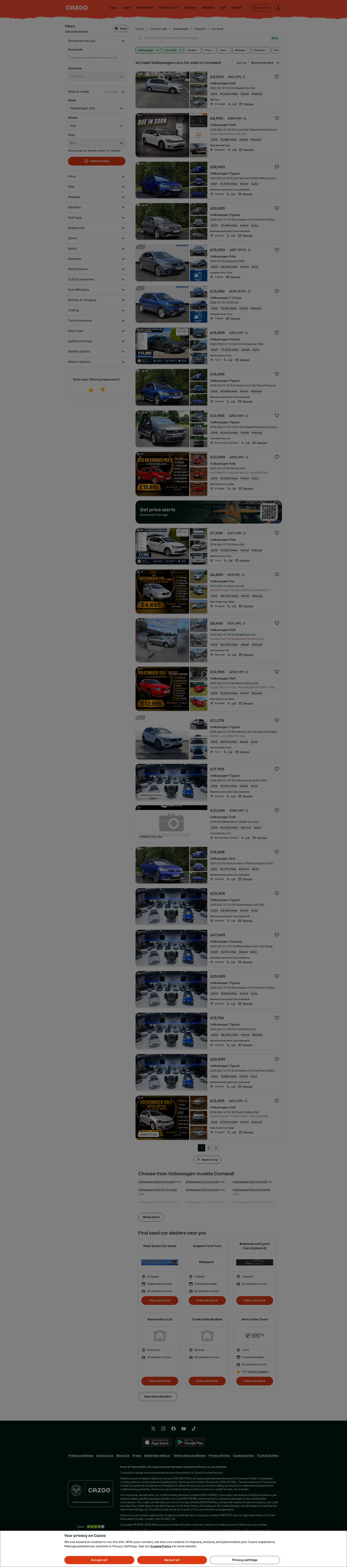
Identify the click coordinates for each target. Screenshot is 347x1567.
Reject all (172, 1560)
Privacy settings (245, 1560)
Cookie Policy (160, 1546)
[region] (173, 1549)
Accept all (99, 1560)
